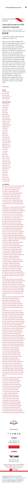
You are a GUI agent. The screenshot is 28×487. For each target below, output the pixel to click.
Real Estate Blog (6, 97)
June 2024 (5, 151)
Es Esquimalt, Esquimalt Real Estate (11, 221)
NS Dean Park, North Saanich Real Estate (13, 288)
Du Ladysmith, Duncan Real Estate (11, 217)
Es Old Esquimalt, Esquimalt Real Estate (12, 226)
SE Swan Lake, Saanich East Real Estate (12, 337)
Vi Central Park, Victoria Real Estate (11, 381)
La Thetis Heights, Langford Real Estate (12, 261)
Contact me (14, 446)
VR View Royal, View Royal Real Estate (12, 409)
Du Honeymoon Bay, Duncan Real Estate (12, 216)
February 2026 (6, 116)
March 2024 (5, 156)
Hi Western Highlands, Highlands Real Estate (13, 238)
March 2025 (5, 135)
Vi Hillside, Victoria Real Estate (10, 389)
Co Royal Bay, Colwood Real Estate (11, 194)
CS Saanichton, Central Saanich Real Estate (13, 210)
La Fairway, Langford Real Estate (10, 244)
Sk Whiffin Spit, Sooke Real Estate (11, 360)
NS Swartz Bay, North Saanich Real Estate (13, 296)
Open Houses (5, 95)
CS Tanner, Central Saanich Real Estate (12, 212)
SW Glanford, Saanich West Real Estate (12, 361)
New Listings (5, 93)
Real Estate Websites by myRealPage (14, 467)
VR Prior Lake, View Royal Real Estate (11, 405)
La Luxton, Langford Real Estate (10, 256)
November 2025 (6, 121)
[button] (8, 433)
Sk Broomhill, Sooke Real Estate (10, 347)
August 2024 (5, 147)
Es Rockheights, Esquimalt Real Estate (12, 228)
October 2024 (5, 144)
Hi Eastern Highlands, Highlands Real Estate (13, 237)
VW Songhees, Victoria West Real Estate (12, 410)
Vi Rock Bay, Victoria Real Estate (10, 398)
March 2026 (5, 114)
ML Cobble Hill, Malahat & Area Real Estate (13, 274)
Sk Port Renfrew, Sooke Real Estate (11, 354)
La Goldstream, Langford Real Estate (11, 249)
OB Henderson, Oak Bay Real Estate (11, 302)
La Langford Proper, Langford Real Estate (13, 254)
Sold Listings (5, 98)
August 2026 (5, 105)
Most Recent (5, 103)
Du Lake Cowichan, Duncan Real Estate (12, 219)
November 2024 (6, 142)
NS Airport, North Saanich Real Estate (12, 282)
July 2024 (4, 149)
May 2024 (4, 153)
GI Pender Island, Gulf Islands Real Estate (13, 231)
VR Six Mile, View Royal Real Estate (11, 407)
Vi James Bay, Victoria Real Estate (11, 391)
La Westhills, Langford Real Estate (11, 265)
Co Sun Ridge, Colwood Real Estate (11, 196)
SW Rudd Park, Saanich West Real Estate (13, 372)
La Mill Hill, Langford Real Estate (10, 258)
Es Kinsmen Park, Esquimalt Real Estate (16, 31)
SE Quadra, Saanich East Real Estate (11, 333)
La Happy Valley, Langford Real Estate (12, 251)
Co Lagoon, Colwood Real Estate (10, 189)
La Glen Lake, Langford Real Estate (11, 247)
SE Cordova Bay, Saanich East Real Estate (13, 319)
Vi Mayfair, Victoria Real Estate (10, 395)
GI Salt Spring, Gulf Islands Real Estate (12, 233)
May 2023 (4, 174)
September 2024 (6, 146)
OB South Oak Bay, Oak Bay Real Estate (12, 305)
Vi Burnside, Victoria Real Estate (10, 379)
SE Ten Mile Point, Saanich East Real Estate (13, 338)
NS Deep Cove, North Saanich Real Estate (13, 289)
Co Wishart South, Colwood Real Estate (12, 201)
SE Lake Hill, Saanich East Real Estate (12, 324)
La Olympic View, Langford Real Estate (12, 259)
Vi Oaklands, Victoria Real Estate (10, 396)
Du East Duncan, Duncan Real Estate (12, 214)
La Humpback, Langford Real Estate (11, 252)
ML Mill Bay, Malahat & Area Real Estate (12, 279)
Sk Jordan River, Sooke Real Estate (11, 353)
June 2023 (5, 172)
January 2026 (5, 118)
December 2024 (6, 140)
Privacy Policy (20, 465)
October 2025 (5, 123)
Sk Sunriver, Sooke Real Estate (10, 358)
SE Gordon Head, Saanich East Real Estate (13, 321)
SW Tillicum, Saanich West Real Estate (12, 377)
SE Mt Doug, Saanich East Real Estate (12, 330)
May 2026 (4, 110)
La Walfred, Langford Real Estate (10, 263)
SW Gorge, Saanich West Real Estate (11, 363)
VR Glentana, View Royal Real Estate (11, 402)
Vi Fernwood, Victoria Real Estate (10, 388)
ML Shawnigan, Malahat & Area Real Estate (13, 280)
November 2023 (6, 163)
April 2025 (5, 133)
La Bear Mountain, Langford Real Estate (12, 242)
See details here (12, 38)
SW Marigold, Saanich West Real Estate (12, 367)
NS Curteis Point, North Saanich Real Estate (13, 286)
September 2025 (6, 125)
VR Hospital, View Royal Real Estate (11, 403)
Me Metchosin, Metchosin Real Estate (12, 270)
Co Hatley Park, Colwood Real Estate (11, 187)
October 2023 (5, 165)
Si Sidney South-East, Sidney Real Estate (12, 344)
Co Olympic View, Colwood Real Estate (12, 193)
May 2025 (4, 132)
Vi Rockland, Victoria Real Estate (10, 400)
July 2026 (4, 107)
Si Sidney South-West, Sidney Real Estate (13, 345)
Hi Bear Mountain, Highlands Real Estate (12, 235)
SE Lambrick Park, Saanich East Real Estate (13, 326)
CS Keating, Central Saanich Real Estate (12, 209)
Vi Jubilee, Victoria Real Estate (10, 393)
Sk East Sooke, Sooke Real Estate (10, 349)
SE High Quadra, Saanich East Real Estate (13, 323)
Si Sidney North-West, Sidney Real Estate (12, 342)
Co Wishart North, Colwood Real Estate (12, 200)
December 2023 (6, 161)
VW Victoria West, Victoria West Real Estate (13, 412)
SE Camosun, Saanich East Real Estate (12, 316)
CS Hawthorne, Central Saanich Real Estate (13, 207)
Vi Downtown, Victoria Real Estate (11, 382)
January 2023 (5, 181)
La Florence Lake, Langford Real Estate (12, 245)
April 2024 (5, 154)
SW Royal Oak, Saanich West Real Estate (12, 370)
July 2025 (4, 128)
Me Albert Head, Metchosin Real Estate (12, 266)
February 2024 (6, 158)
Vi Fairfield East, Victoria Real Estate (11, 384)
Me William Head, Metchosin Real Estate (12, 272)
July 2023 (4, 170)
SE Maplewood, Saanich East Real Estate (12, 328)
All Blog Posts (5, 91)
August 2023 (5, 168)
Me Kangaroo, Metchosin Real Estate (11, 268)
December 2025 (6, 119)
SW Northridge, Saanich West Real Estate (13, 368)
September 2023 (6, 167)
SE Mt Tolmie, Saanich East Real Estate (12, 331)
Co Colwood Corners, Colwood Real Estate (13, 186)
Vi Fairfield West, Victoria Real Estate (11, 386)
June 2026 (5, 109)
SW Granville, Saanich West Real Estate (12, 365)
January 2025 (5, 139)
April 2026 (5, 112)
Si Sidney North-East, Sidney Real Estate (12, 340)
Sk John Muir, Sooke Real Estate (10, 351)
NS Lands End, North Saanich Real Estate (13, 291)
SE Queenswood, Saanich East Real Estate (13, 335)
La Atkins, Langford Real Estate (10, 240)
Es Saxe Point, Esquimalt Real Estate (11, 230)
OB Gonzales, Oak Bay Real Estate (11, 300)
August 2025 (5, 126)
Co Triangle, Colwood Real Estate (10, 198)
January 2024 (5, 160)
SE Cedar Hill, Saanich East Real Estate (12, 317)
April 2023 (5, 175)
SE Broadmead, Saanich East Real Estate (12, 312)
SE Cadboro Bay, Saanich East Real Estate (13, 314)
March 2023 (5, 177)
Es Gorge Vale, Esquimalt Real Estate (11, 223)
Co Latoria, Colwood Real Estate (10, 191)
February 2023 (6, 179)
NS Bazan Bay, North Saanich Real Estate (13, 284)
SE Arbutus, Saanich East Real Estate (12, 310)
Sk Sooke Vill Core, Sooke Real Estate (11, 356)
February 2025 (6, 137)
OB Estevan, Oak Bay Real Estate (10, 298)
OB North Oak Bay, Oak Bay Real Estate (12, 303)
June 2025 (5, 130)
